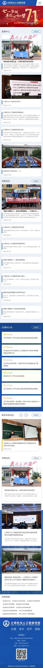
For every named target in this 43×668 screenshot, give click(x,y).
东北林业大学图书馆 (8, 607)
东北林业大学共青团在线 (23, 607)
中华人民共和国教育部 (25, 610)
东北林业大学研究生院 (33, 601)
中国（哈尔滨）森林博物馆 (27, 614)
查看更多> (36, 31)
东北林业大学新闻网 (8, 604)
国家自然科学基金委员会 (10, 614)
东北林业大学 (7, 601)
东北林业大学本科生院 (18, 601)
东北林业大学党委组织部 (10, 610)
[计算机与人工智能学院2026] (14, 3)
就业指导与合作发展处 (22, 604)
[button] (6, 16)
